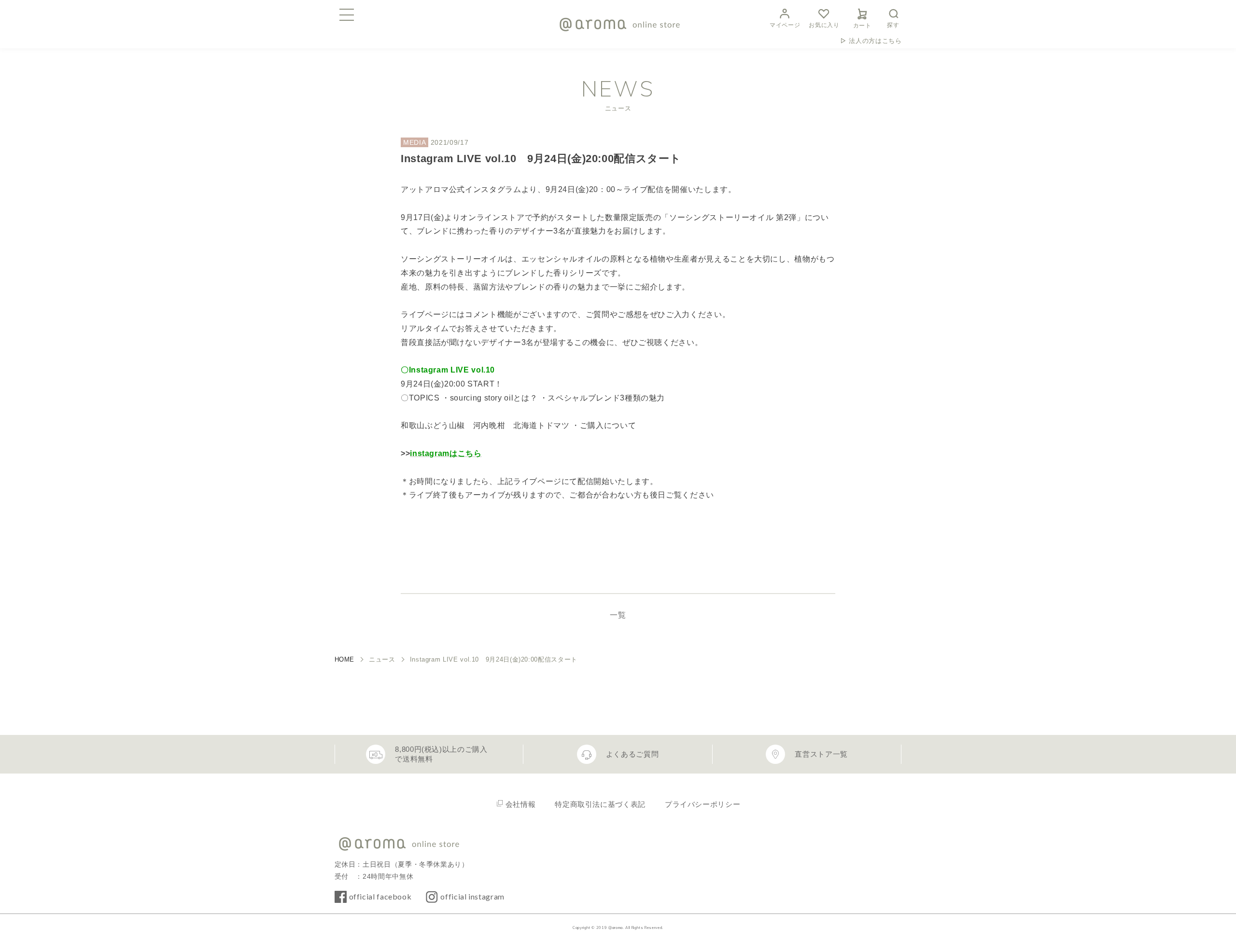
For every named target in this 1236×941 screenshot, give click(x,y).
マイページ (785, 25)
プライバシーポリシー (702, 804)
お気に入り (824, 25)
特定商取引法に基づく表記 (600, 804)
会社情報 (521, 804)
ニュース (382, 659)
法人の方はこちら (875, 41)
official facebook (380, 896)
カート (862, 25)
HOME (345, 659)
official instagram (472, 896)
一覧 (618, 615)
